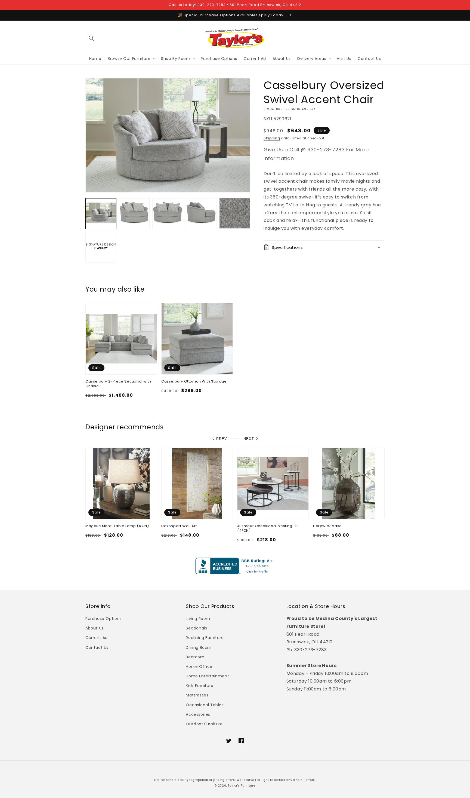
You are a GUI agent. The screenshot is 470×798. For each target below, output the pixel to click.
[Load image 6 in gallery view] (100, 246)
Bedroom (195, 657)
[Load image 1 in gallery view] (100, 213)
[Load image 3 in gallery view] (167, 213)
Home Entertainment (207, 676)
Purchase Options (103, 618)
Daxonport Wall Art (179, 526)
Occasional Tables (205, 705)
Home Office (199, 666)
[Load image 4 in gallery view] (201, 213)
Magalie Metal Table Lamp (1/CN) (117, 526)
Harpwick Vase (327, 526)
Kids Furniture (199, 685)
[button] (91, 38)
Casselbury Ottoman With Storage (194, 381)
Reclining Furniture (205, 637)
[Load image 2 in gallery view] (134, 213)
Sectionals (196, 628)
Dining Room (199, 647)
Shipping (272, 138)
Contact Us (97, 647)
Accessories (198, 714)
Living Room (198, 618)
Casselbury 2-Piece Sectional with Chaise (118, 384)
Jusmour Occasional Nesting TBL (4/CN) (268, 528)
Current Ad (96, 637)
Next (248, 439)
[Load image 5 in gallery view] (234, 213)
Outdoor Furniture (204, 724)
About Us (94, 628)
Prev (221, 439)
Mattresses (197, 695)
